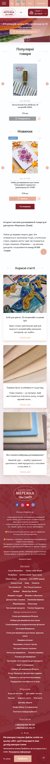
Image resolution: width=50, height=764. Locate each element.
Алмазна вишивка (35, 652)
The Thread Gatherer (32, 587)
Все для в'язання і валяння (25, 648)
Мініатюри (32, 604)
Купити (24, 199)
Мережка (25, 689)
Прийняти (22, 758)
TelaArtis (35, 583)
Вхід (30, 3)
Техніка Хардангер (35, 608)
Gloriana (23, 579)
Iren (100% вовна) (37, 579)
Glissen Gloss (11, 579)
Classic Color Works (34, 571)
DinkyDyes (12, 575)
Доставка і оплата (34, 693)
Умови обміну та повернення (25, 707)
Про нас (11, 698)
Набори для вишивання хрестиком (25, 620)
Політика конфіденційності (25, 712)
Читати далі (25, 337)
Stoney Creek (16, 583)
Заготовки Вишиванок (25, 629)
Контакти (38, 698)
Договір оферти (25, 702)
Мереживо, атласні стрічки (25, 644)
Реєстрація (41, 3)
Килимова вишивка (36, 600)
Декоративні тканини (15, 600)
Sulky (27, 583)
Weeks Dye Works (29, 591)
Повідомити (24, 118)
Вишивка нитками (25, 640)
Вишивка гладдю (15, 595)
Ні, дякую (7, 759)
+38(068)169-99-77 (25, 728)
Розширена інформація (20, 752)
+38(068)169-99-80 (25, 725)
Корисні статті (24, 698)
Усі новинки (25, 206)
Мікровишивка (19, 604)
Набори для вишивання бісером (25, 669)
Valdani (16, 591)
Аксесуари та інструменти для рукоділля (25, 661)
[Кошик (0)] (31, 12)
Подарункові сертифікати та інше (25, 681)
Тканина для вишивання (25, 657)
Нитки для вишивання (16, 652)
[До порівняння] (39, 119)
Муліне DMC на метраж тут (26, 32)
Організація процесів (15, 608)
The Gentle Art (15, 587)
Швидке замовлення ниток (25, 612)
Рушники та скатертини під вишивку (25, 677)
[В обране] (39, 61)
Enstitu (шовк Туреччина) (31, 575)
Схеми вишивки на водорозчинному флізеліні (25, 624)
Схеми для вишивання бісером (25, 616)
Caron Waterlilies (15, 571)
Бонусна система (15, 693)
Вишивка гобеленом (33, 595)
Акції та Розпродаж (25, 665)
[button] (22, 38)
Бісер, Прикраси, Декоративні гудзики (25, 673)
